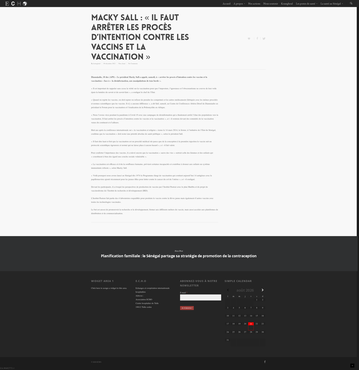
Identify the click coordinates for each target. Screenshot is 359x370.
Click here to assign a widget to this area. (109, 288)
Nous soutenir (270, 3)
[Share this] (257, 38)
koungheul (96, 63)
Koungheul (287, 3)
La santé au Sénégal (331, 3)
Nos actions (254, 3)
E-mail (183, 292)
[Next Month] (262, 290)
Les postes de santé (305, 3)
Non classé (121, 63)
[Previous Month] (228, 290)
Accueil (227, 3)
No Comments (133, 63)
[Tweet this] (263, 38)
